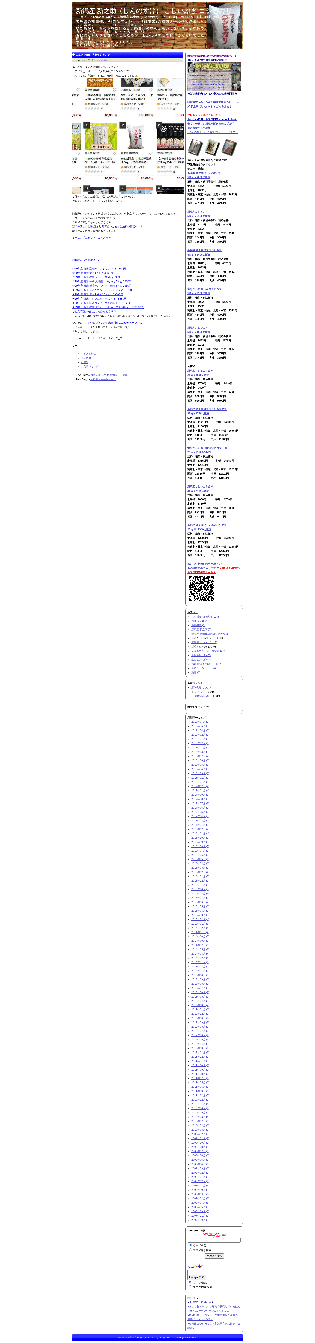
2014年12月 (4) (200, 927)
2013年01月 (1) (200, 1009)
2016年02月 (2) (200, 872)
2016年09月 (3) (200, 842)
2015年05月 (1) (200, 906)
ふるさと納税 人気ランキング (93, 54)
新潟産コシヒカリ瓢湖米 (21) (208, 650)
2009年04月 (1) (200, 1164)
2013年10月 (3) (200, 975)
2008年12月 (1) (200, 1181)
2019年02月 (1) (200, 734)
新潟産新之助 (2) (201, 655)
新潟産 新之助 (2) (201, 629)
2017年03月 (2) (200, 820)
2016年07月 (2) (200, 850)
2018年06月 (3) (200, 760)
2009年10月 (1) (200, 1142)
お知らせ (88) (199, 620)
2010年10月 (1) (200, 1108)
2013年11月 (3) (200, 970)
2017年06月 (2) (200, 807)
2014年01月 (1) (200, 962)
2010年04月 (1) (200, 1125)
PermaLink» (102, 60)
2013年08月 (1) (200, 983)
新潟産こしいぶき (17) (204, 642)
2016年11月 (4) (200, 833)
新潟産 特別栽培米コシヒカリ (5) (210, 633)
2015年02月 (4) (200, 919)
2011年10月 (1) (200, 1065)
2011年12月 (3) (200, 1056)
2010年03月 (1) (200, 1129)
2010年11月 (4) (200, 1104)
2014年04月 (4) (200, 953)
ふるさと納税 (88, 353)
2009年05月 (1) (200, 1159)
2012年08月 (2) (200, 1026)
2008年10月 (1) (200, 1189)
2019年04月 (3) (200, 730)
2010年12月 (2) (200, 1099)
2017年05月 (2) (200, 812)
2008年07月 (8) (200, 1202)
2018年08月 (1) (200, 751)
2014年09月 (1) (200, 940)
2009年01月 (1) (200, 1177)
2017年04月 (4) (200, 816)
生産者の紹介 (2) (201, 659)
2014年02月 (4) (200, 958)
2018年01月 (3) (200, 781)
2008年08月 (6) (200, 1198)
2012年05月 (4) (200, 1039)
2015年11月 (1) (200, 885)
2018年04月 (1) (200, 769)
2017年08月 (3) (200, 799)
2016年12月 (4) (200, 829)
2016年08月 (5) (200, 846)
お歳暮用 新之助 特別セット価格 (109, 375)
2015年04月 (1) (200, 910)
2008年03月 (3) (200, 1211)
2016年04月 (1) (200, 863)
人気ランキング (90, 366)
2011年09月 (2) (200, 1069)
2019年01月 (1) (200, 739)
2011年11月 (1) (200, 1061)
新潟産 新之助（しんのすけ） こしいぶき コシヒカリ (151, 1337)
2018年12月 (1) (200, 743)
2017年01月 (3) (200, 824)
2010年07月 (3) (200, 1121)
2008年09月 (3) (200, 1194)
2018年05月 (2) (200, 764)
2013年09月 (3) (200, 979)
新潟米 (84, 362)
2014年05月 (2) (200, 949)
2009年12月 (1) (200, 1134)
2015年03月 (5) (200, 915)
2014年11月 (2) (200, 932)
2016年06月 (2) (200, 854)
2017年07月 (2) (200, 803)
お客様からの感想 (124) (205, 616)
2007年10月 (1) (200, 1219)
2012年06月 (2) (200, 1035)
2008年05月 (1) (200, 1207)
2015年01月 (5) (200, 923)
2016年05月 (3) (200, 859)
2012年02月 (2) (200, 1052)
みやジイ (200, 691)
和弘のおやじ (203, 696)
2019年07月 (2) (200, 721)
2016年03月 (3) (200, 867)
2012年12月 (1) (200, 1013)
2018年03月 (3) (200, 773)
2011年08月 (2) (200, 1073)
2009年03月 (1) (200, 1168)
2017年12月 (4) (200, 786)
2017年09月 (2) (200, 794)
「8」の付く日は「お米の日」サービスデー (213, 132)
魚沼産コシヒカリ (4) (203, 668)
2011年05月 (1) (200, 1082)
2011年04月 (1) (200, 1086)
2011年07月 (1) (200, 1078)
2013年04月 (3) (200, 1000)
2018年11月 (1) (200, 747)
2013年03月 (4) (200, 1005)
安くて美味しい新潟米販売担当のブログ (211, 123)
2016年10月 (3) (200, 837)
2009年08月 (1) (200, 1146)
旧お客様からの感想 (199, 127)
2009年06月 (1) (200, 1155)
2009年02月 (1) (200, 1172)
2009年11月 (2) (200, 1138)
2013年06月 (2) (200, 992)
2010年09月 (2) (200, 1112)
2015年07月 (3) (200, 897)
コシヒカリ (87, 357)
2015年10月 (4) (200, 889)
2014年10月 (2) (200, 936)
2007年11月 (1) (200, 1215)
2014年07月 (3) (200, 945)
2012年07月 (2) (200, 1031)
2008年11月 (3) (200, 1185)
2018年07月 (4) (200, 756)
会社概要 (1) (198, 625)
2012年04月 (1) (200, 1043)
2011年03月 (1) (200, 1091)
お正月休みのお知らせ (103, 379)
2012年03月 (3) (200, 1048)
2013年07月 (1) (200, 988)
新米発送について (201, 687)
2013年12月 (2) (200, 966)
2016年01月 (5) (200, 876)
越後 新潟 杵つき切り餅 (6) (206, 663)
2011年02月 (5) (200, 1095)
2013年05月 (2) (200, 996)
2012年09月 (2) (200, 1022)
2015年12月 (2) (200, 880)
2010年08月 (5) (200, 1116)
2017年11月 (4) (200, 790)
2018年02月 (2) (200, 777)
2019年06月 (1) (200, 726)
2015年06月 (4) (200, 902)
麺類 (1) (195, 672)
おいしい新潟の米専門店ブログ (206, 563)
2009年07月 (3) (200, 1151)
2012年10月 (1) (200, 1018)
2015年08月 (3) (200, 893)
